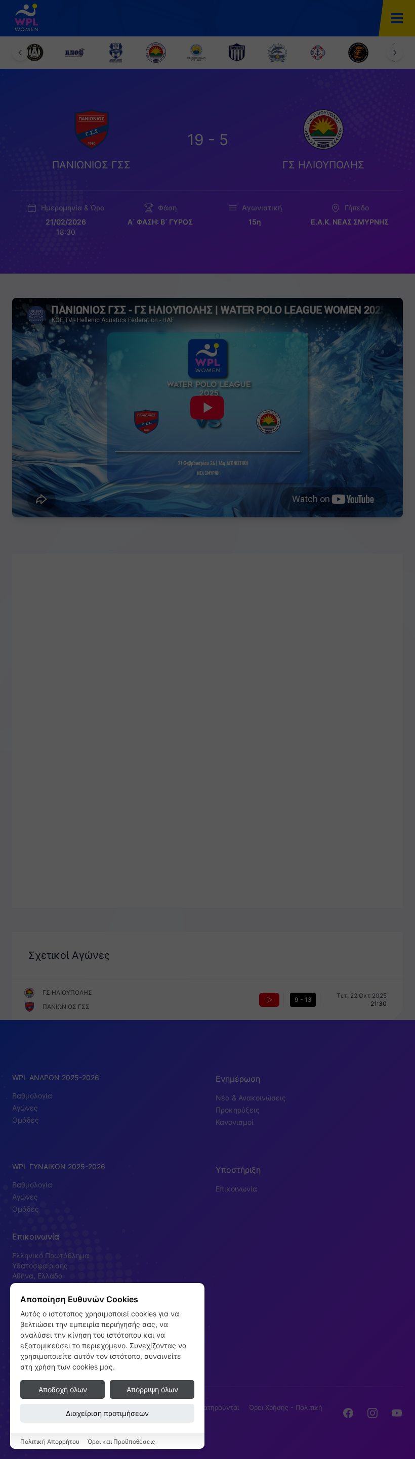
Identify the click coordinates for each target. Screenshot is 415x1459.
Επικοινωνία (236, 1188)
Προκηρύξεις (238, 1110)
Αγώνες (25, 1107)
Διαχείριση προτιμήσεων (107, 1413)
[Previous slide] (20, 53)
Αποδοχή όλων (62, 1389)
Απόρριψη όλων (152, 1389)
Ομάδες (25, 1120)
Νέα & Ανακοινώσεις (251, 1097)
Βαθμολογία (32, 1095)
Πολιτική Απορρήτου (49, 1441)
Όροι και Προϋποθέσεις (121, 1441)
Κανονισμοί (235, 1122)
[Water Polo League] (30, 18)
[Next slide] (395, 53)
